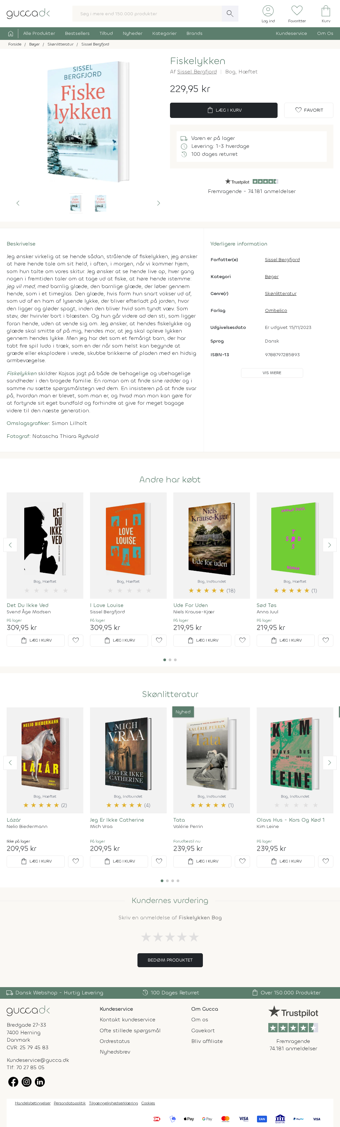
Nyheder (132, 33)
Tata (179, 820)
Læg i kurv (224, 110)
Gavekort (203, 1030)
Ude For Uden (190, 605)
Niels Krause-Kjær (193, 612)
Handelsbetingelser (32, 1103)
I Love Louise (107, 605)
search (230, 14)
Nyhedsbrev (115, 1051)
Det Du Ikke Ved (27, 605)
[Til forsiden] (28, 13)
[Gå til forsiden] (28, 1010)
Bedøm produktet (170, 960)
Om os (199, 1019)
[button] (18, 203)
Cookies (148, 1103)
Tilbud (106, 33)
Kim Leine (268, 827)
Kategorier (164, 33)
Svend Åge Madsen (29, 612)
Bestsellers (77, 33)
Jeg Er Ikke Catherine (117, 820)
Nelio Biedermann (27, 827)
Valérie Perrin (188, 827)
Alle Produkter (39, 33)
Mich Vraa (101, 827)
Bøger (272, 276)
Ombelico (276, 310)
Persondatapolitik (70, 1103)
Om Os (325, 33)
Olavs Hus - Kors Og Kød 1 (291, 820)
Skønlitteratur (281, 293)
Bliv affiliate (207, 1041)
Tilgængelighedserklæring (113, 1103)
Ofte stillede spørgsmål (130, 1030)
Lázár (14, 820)
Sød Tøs (267, 605)
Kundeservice (291, 33)
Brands (195, 33)
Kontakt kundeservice (127, 1019)
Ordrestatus (115, 1041)
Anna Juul (267, 612)
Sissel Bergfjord (197, 71)
